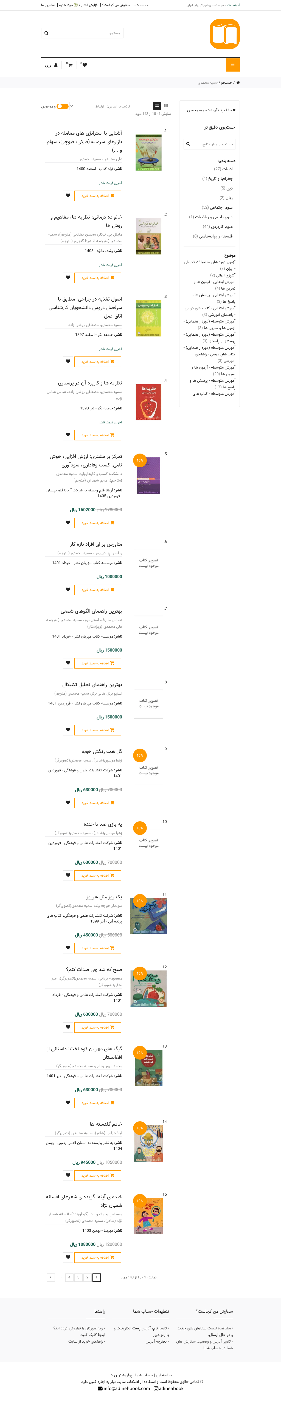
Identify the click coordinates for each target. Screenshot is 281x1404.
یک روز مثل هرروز (104, 897)
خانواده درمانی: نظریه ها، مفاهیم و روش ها (86, 221)
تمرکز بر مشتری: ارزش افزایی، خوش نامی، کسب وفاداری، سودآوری (86, 460)
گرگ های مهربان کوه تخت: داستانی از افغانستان (84, 1053)
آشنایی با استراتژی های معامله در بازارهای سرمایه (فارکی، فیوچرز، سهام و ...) (84, 141)
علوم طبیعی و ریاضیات (211, 217)
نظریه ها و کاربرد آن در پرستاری (90, 383)
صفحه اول (164, 1375)
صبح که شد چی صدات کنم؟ (94, 969)
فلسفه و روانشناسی (213, 236)
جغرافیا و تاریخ (217, 178)
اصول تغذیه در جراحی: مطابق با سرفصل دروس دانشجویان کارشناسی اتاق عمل (85, 307)
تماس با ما (48, 5)
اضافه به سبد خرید (95, 196)
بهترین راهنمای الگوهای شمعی (91, 611)
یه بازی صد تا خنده (103, 824)
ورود (48, 66)
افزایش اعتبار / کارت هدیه (78, 5)
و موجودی (48, 106)
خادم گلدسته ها (106, 1124)
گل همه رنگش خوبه (102, 751)
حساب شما (141, 5)
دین (226, 188)
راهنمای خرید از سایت (85, 1341)
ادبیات (223, 169)
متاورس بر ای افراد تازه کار (96, 544)
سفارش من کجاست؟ (116, 5)
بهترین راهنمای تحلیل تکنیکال (92, 684)
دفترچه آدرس (156, 1341)
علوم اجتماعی (217, 207)
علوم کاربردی (218, 226)
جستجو (226, 83)
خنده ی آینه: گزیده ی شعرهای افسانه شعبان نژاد (84, 1201)
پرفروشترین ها (120, 1375)
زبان (226, 197)
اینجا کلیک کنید (93, 1335)
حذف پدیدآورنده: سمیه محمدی (210, 110)
